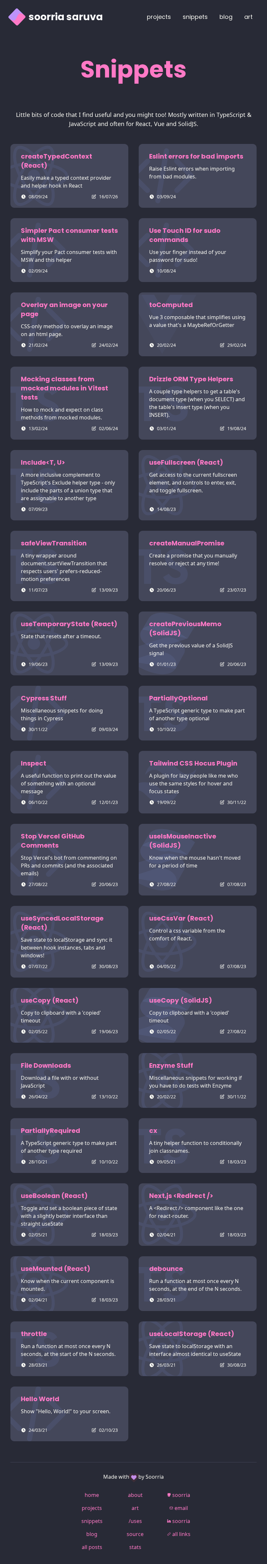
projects (159, 17)
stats (135, 1547)
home (92, 1495)
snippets (195, 17)
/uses (135, 1521)
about (135, 1495)
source (135, 1534)
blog (225, 17)
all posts (92, 1547)
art (135, 1508)
